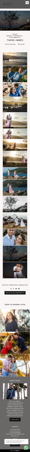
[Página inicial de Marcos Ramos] (8, 4)
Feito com (15, 450)
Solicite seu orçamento (15, 292)
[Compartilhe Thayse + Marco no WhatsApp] (13, 288)
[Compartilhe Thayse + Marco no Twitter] (16, 288)
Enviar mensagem (15, 432)
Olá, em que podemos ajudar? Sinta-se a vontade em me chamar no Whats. (15, 441)
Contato (15, 444)
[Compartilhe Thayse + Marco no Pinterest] (19, 288)
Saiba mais (15, 419)
